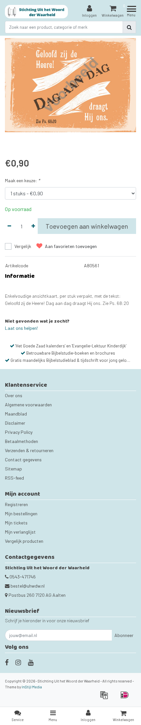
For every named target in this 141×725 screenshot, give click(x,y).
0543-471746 (22, 576)
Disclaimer (15, 423)
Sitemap (13, 468)
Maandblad (16, 413)
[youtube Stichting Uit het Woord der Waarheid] (30, 662)
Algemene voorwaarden (28, 404)
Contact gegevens (23, 459)
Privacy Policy (18, 432)
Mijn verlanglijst (20, 532)
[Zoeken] (129, 27)
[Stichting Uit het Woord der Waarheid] (36, 11)
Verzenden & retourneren (29, 450)
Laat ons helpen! (21, 328)
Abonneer (123, 635)
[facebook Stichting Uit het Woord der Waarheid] (7, 662)
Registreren (16, 504)
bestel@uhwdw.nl (27, 586)
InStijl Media (32, 687)
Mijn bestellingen (21, 513)
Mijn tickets (16, 522)
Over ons (13, 395)
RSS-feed (14, 478)
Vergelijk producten (24, 541)
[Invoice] (106, 698)
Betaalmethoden (21, 441)
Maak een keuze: (22, 180)
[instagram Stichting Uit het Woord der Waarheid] (18, 662)
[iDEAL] (126, 698)
